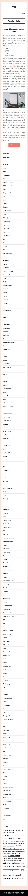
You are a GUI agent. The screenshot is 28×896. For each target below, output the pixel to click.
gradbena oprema (14, 843)
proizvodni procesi (13, 869)
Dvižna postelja (7, 250)
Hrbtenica (5, 303)
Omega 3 (5, 481)
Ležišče (5, 360)
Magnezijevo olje (7, 367)
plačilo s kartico (17, 863)
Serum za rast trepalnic (9, 616)
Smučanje (5, 637)
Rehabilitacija (6, 609)
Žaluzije (5, 776)
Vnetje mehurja (7, 755)
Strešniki (5, 673)
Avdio (4, 171)
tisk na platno (9, 872)
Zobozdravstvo (7, 812)
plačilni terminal (9, 863)
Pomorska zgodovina (8, 538)
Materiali (5, 374)
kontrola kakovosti (8, 851)
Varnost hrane (6, 737)
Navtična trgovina (7, 431)
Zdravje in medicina (8, 787)
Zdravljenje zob (7, 794)
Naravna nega (6, 410)
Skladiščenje (6, 620)
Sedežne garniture (7, 613)
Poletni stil (5, 534)
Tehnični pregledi (7, 684)
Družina (5, 246)
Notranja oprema (7, 445)
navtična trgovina (9, 858)
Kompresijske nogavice (9, 342)
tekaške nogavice (15, 871)
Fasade (5, 264)
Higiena (5, 296)
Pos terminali (6, 552)
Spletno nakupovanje (8, 644)
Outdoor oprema (7, 506)
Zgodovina (5, 797)
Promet (5, 588)
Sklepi (4, 623)
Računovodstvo (7, 595)
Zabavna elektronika (8, 769)
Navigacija (5, 427)
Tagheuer (5, 680)
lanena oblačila (16, 851)
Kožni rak (5, 353)
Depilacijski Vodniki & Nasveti (10, 225)
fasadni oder (21, 841)
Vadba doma (6, 730)
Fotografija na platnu (8, 271)
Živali (4, 805)
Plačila (4, 516)
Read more (14, 145)
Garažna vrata (6, 275)
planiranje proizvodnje (16, 860)
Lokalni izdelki (6, 363)
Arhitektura (5, 161)
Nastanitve (5, 424)
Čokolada (5, 207)
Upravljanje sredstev (8, 719)
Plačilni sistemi (6, 527)
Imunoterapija (6, 307)
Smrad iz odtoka (7, 634)
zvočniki (4, 880)
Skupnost (5, 627)
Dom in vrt (5, 243)
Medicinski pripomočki (8, 378)
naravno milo (19, 853)
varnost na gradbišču (15, 875)
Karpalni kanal (6, 324)
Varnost (5, 733)
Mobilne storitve (7, 388)
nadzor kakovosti (10, 853)
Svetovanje (6, 676)
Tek (4, 687)
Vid (4, 751)
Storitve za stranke (8, 666)
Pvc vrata (5, 591)
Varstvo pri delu (7, 744)
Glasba (5, 282)
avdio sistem (11, 832)
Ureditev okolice (7, 723)
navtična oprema (14, 855)
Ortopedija (5, 499)
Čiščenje (5, 203)
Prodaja (5, 577)
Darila (4, 214)
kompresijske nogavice (20, 849)
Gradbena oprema (7, 285)
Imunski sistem (7, 310)
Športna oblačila (7, 652)
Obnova (5, 456)
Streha (4, 669)
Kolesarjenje (6, 335)
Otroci (4, 502)
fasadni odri (6, 843)
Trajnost (5, 709)
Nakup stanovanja (7, 403)
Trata (4, 712)
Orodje (4, 495)
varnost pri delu (10, 878)
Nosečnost (5, 442)
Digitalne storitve (7, 232)
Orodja (4, 492)
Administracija (6, 157)
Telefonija (5, 694)
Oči (4, 463)
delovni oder (7, 841)
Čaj (4, 196)
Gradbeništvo (6, 289)
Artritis (4, 168)
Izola (4, 314)
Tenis (4, 701)
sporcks (22, 869)
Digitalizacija (6, 228)
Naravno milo (6, 417)
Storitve (5, 662)
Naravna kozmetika (8, 406)
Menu (23, 13)
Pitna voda (5, 513)
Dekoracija (5, 218)
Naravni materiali (7, 413)
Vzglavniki (5, 762)
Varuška (5, 748)
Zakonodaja (6, 773)
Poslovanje (6, 556)
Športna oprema (7, 655)
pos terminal (8, 865)
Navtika (5, 435)
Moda (4, 392)
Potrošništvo (6, 563)
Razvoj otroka (6, 602)
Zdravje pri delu (7, 790)
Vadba (4, 726)
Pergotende (6, 509)
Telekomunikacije (7, 698)
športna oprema (7, 830)
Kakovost (5, 317)
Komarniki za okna (7, 339)
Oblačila (5, 449)
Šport (4, 648)
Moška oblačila (7, 395)
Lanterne (5, 356)
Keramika (5, 331)
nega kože (17, 858)
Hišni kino (5, 299)
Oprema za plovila (7, 488)
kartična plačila (12, 849)
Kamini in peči (6, 321)
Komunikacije (6, 349)
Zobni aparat (6, 808)
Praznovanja (6, 566)
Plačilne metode (7, 520)
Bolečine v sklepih (7, 186)
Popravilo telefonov (8, 541)
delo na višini (17, 838)
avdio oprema (6, 832)
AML (14, 6)
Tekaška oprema (7, 691)
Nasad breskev (7, 420)
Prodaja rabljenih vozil (8, 580)
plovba (22, 863)
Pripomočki (6, 573)
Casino (5, 200)
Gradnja (5, 292)
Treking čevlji (6, 716)
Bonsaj (4, 189)
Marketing (5, 371)
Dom (4, 239)
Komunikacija (6, 346)
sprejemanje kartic (7, 871)
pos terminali (18, 866)
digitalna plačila (14, 841)
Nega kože (5, 438)
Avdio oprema (6, 175)
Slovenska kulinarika (8, 630)
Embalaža (5, 257)
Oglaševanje (6, 470)
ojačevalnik (8, 860)
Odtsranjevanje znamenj (9, 467)
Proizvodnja (6, 584)
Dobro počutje (6, 235)
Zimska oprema (7, 801)
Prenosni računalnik (8, 570)
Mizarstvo (5, 385)
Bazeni (4, 178)
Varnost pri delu (7, 741)
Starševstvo (6, 659)
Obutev (5, 459)
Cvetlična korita (7, 210)
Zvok (4, 819)
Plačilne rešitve (7, 524)
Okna (4, 477)
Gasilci (4, 278)
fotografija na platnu (11, 66)
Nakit (4, 399)
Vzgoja (4, 765)
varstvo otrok (21, 878)
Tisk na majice (6, 705)
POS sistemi (6, 548)
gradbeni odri (10, 846)
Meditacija (5, 381)
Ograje (4, 474)
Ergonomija (6, 260)
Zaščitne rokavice (7, 780)
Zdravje (5, 783)
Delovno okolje (6, 221)
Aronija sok (6, 164)
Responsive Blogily (9, 893)
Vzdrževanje (6, 758)
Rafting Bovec (6, 598)
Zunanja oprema (7, 815)
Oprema (5, 484)
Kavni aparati (6, 328)
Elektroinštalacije (7, 253)
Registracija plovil (7, 605)
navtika (5, 856)
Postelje (5, 559)
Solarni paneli (6, 641)
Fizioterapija (6, 267)
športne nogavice (17, 830)
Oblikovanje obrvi (7, 452)
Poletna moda (6, 531)
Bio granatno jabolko (8, 182)
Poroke (5, 545)
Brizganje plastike (7, 193)
